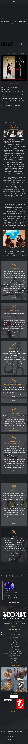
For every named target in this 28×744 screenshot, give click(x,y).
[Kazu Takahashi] (13, 133)
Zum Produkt (14, 297)
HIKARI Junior (14, 648)
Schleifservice (14, 644)
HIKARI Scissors (15, 646)
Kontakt (15, 660)
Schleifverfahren (7, 540)
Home (14, 640)
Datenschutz (9, 736)
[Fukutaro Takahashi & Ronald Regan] (6, 133)
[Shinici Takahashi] (20, 133)
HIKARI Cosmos (15, 649)
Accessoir (14, 658)
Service (15, 642)
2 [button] (13, 602)
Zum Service (14, 559)
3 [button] (15, 602)
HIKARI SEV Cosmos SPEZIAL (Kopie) (14, 653)
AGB (9, 740)
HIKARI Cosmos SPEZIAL (14, 651)
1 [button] (10, 602)
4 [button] (18, 602)
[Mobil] (21, 44)
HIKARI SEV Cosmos (14, 655)
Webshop (14, 662)
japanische (21, 538)
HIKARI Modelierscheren (14, 657)
